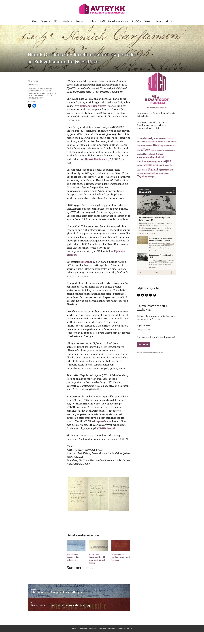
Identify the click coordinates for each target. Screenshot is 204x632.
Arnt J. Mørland (143, 145)
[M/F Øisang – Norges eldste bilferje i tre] (76, 545)
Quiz (92, 21)
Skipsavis (140, 173)
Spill (102, 21)
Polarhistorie (143, 161)
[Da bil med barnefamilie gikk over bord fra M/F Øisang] (98, 545)
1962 (149, 141)
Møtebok (140, 154)
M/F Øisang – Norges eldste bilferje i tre (73, 557)
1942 (172, 138)
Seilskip (147, 165)
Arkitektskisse (170, 141)
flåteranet (86, 261)
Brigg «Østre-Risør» (43, 88)
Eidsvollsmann (35, 91)
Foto (146, 149)
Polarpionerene (157, 161)
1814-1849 (83, 628)
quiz (168, 161)
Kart (166, 150)
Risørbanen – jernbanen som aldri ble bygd (120, 557)
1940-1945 (111, 628)
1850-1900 (92, 628)
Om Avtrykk (162, 21)
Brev (156, 145)
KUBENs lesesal (106, 428)
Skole (155, 173)
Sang (51, 96)
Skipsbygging (148, 173)
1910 (158, 138)
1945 (138, 141)
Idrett (153, 150)
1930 (164, 138)
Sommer (161, 173)
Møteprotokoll (149, 154)
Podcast (79, 21)
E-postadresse (143, 325)
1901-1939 (102, 628)
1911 (161, 138)
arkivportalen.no (101, 421)
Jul (164, 150)
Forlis (140, 150)
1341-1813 (74, 628)
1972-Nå (130, 628)
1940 (168, 138)
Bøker (147, 21)
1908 (155, 138)
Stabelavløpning (36, 98)
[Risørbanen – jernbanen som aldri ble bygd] (120, 545)
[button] (77, 494)
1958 (145, 141)
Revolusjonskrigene (38, 96)
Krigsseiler (171, 150)
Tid (55, 21)
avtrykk (34, 81)
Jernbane (159, 150)
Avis (151, 145)
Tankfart (166, 173)
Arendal (154, 141)
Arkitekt (160, 141)
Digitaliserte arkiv (117, 21)
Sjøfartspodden (166, 169)
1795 (31, 88)
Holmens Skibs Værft (92, 105)
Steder (66, 21)
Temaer (44, 21)
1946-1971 (121, 628)
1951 (142, 141)
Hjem (34, 21)
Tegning (142, 176)
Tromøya (150, 177)
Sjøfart (153, 169)
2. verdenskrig (145, 138)
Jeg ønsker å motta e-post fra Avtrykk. (157, 337)
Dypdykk (136, 21)
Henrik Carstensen (96, 159)
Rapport (139, 165)
